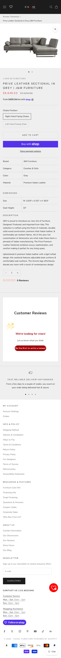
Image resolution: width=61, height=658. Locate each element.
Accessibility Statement (13, 474)
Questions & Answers (13, 502)
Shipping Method (11, 430)
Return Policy (9, 449)
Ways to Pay (9, 439)
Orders (6, 416)
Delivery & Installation (13, 434)
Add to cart (30, 135)
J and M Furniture (14, 78)
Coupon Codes (10, 507)
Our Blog (7, 550)
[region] (30, 380)
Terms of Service (10, 464)
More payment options (30, 151)
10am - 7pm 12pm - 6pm (14, 599)
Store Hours (8, 545)
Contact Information (12, 530)
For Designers (9, 459)
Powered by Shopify (45, 639)
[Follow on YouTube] (35, 631)
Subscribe (14, 581)
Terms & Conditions (12, 444)
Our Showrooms (11, 535)
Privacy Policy (9, 454)
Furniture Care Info (11, 487)
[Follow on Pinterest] (27, 631)
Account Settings (11, 411)
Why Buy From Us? (12, 517)
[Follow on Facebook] (4, 631)
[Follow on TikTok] (42, 631)
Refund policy (9, 469)
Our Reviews (9, 540)
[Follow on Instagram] (19, 631)
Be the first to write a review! (30, 348)
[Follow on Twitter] (12, 631)
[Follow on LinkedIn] (50, 631)
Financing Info (9, 492)
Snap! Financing (10, 497)
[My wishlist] (11, 6)
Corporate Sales (10, 512)
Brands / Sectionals (11, 16)
